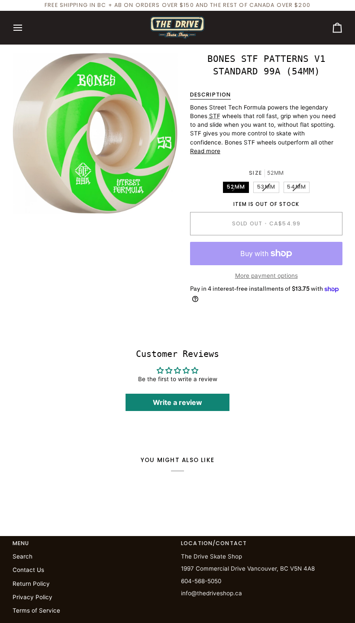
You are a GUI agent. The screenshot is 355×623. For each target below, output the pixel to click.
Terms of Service (36, 610)
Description (210, 94)
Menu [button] (21, 543)
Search (22, 556)
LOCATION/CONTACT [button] (214, 543)
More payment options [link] (266, 275)
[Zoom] (28, 197)
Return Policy (31, 583)
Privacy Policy (32, 597)
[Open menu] (26, 28)
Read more (205, 151)
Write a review (177, 402)
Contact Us (28, 569)
